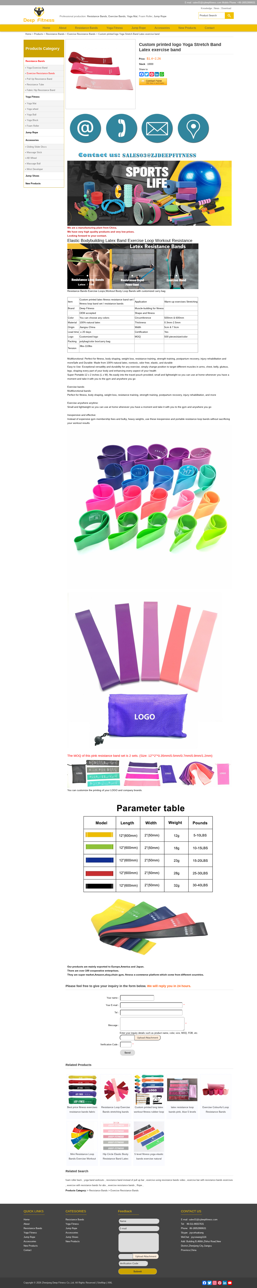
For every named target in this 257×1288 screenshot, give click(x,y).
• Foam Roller (32, 125)
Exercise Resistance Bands (81, 34)
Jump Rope (160, 16)
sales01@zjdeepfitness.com (207, 2)
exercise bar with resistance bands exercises (210, 1180)
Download (226, 8)
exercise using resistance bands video (165, 1180)
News (216, 8)
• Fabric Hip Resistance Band (40, 90)
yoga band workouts (94, 1180)
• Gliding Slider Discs (36, 146)
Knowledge (206, 8)
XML (110, 1282)
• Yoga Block (31, 120)
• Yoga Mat (30, 103)
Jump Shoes (72, 1237)
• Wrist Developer (34, 169)
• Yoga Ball (30, 114)
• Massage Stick (33, 152)
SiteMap (101, 1282)
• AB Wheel (31, 158)
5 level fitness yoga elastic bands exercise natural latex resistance (148, 1159)
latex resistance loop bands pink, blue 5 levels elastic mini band (182, 1112)
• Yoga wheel (31, 109)
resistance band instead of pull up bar (125, 1180)
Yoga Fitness (114, 27)
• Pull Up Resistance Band (38, 79)
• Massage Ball (33, 163)
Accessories (162, 27)
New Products (187, 27)
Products (38, 34)
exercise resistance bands (121, 1185)
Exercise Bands (117, 16)
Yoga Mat (132, 16)
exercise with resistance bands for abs (86, 1185)
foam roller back (74, 1180)
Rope (139, 1185)
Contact (209, 27)
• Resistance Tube (34, 84)
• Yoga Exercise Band (36, 67)
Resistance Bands (97, 16)
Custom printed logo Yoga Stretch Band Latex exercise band (128, 34)
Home (46, 27)
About (62, 27)
